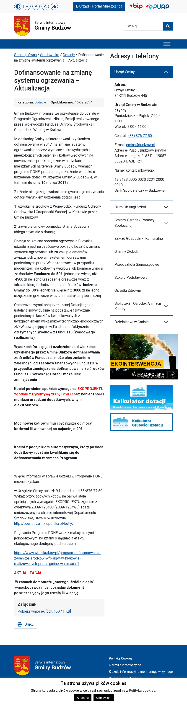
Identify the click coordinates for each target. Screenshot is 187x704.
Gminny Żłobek (126, 251)
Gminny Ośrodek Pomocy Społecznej (134, 223)
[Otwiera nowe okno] (136, 6)
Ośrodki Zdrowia (127, 290)
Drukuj (25, 624)
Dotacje (69, 55)
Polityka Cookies (120, 658)
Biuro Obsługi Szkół (130, 207)
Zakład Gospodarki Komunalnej (139, 238)
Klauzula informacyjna (125, 665)
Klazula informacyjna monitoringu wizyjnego (141, 671)
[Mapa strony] (54, 6)
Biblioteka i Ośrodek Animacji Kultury (137, 306)
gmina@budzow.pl (140, 145)
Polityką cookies (142, 691)
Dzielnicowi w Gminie (131, 322)
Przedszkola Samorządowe (136, 264)
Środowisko (49, 55)
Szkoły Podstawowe (131, 277)
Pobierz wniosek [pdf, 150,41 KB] (44, 611)
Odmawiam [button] (103, 697)
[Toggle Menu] (167, 44)
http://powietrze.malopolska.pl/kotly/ (44, 523)
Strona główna (25, 55)
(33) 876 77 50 (140, 136)
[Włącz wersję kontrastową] (17, 6)
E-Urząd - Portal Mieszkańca (99, 6)
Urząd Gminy (124, 72)
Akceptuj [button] (83, 697)
